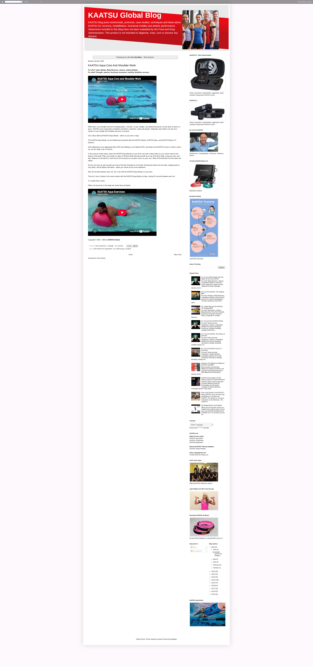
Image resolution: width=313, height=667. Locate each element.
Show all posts (149, 57)
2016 (213, 591)
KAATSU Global (114, 240)
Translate (206, 428)
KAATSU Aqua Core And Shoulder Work (112, 65)
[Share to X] (132, 246)
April (215, 562)
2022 (213, 574)
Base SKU (116, 147)
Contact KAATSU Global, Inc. (199, 455)
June (215, 549)
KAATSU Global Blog (125, 15)
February (216, 565)
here (121, 185)
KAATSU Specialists (196, 438)
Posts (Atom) (101, 258)
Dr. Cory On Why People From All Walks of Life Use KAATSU (212, 278)
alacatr (160, 639)
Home (131, 254)
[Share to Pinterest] (137, 246)
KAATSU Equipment (196, 442)
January (216, 568)
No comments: (119, 246)
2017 (213, 588)
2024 (213, 547)
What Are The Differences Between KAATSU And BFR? (212, 364)
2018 (213, 585)
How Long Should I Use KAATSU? (212, 392)
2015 (213, 594)
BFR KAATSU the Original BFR (103, 249)
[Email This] (127, 246)
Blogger (174, 639)
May (214, 559)
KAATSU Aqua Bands (110, 136)
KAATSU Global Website (198, 449)
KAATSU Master (140, 140)
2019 (213, 583)
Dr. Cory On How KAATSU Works (212, 321)
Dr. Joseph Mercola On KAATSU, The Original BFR (212, 307)
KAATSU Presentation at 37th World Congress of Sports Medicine (213, 378)
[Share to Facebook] (134, 246)
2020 (213, 580)
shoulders (128, 249)
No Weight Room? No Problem (211, 405)
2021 (213, 577)
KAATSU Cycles (163, 147)
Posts (194, 547)
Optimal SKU (140, 147)
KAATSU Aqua (120, 249)
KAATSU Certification (197, 440)
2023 (213, 571)
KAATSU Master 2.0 (169, 140)
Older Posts (178, 254)
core (114, 249)
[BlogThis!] (130, 246)
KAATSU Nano (152, 140)
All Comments (197, 551)
